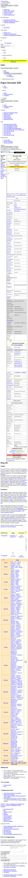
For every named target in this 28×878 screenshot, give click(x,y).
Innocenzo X (20, 731)
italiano (2, 174)
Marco (17, 582)
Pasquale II (13, 675)
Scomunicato (9, 320)
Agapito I (13, 597)
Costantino (17, 617)
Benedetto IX (14, 662)
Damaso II (19, 667)
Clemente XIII (14, 746)
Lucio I (17, 574)
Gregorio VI (13, 666)
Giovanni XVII (14, 657)
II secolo (6, 566)
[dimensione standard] (17, 149)
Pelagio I (16, 599)
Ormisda (17, 594)
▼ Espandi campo (5, 853)
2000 (8, 775)
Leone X (12, 718)
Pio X (12, 753)
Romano (12, 636)
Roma (18, 195)
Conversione (9, 212)
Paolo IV (13, 722)
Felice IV (18, 595)
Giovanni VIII (19, 631)
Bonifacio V (13, 605)
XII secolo (6, 680)
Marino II (19, 646)
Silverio (17, 597)
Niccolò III (13, 695)
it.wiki (18, 798)
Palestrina (3, 474)
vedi (16, 277)
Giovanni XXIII (14, 755)
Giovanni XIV (14, 653)
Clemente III (13, 684)
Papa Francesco (14, 761)
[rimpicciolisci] (7, 149)
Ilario (16, 589)
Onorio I (19, 605)
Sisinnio (12, 617)
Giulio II (16, 717)
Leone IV (18, 629)
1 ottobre (11, 535)
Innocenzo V (13, 692)
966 (1, 503)
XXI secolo (5, 760)
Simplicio (20, 589)
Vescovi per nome (8, 815)
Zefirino (12, 570)
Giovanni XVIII (14, 659)
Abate (12, 235)
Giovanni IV (18, 607)
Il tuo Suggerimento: (5, 851)
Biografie (6, 814)
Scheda (14, 450)
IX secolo (6, 631)
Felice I (17, 576)
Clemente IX (13, 734)
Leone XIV (20, 761)
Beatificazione (10, 383)
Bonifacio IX (13, 706)
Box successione (7, 832)
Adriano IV (19, 680)
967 (8, 514)
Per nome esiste (7, 831)
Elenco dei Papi (5, 762)
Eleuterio (21, 567)
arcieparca (9, 249)
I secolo (5, 562)
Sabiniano (13, 603)
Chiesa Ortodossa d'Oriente (7, 512)
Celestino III (19, 684)
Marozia (11, 478)
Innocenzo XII (14, 738)
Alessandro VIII (14, 736)
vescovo (8, 243)
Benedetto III (14, 630)
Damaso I (13, 584)
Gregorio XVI (18, 750)
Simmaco (13, 594)
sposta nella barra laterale (6, 5)
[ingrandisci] (5, 151)
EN (11, 450)
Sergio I (17, 614)
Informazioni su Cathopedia (10, 871)
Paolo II (12, 713)
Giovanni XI (24, 480)
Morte (8, 207)
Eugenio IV (13, 710)
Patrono (8, 398)
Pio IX (12, 751)
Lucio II (12, 679)
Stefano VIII (13, 646)
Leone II (17, 612)
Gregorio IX (13, 687)
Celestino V (13, 697)
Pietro (12, 561)
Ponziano (18, 571)
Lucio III (20, 682)
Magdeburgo (20, 508)
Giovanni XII (19, 647)
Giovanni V (19, 613)
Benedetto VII (14, 652)
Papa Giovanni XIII (18, 365)
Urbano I (13, 571)
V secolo (5, 589)
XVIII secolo (5, 743)
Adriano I (18, 623)
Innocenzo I (19, 586)
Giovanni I (13, 595)
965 (19, 347)
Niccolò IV (18, 696)
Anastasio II (13, 592)
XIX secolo (5, 750)
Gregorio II (13, 618)
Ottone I (10, 496)
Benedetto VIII (19, 660)
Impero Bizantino (17, 511)
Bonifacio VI (13, 635)
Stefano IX (13, 670)
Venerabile (9, 381)
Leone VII (19, 644)
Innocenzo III (14, 686)
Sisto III (18, 588)
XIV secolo (5, 702)
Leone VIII (13, 648)
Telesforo (13, 566)
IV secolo (6, 582)
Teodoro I (13, 608)
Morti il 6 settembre (8, 821)
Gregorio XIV (20, 725)
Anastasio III (18, 640)
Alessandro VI (14, 715)
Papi (17, 560)
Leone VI (13, 643)
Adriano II (13, 631)
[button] (1, 2)
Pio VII (12, 748)
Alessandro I (13, 564)
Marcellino (13, 579)
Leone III (13, 625)
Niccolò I (19, 630)
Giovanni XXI (14, 693)
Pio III (12, 717)
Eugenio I (13, 609)
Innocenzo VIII (14, 714)
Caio (17, 577)
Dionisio (12, 576)
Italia (20, 509)
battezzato (17, 165)
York (9, 526)
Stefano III (13, 623)
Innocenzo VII (14, 708)
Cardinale (10, 273)
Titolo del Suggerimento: (6, 845)
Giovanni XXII (14, 700)
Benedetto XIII (14, 742)
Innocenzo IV (14, 688)
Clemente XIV (14, 747)
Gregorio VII (14, 672)
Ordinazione (9, 229)
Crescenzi (24, 469)
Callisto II (13, 677)
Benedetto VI (13, 651)
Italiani (5, 813)
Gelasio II (18, 675)
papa (21, 193)
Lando (12, 642)
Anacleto (19, 561)
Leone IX (13, 669)
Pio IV (17, 722)
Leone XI (13, 729)
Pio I (20, 566)
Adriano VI (17, 718)
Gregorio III (19, 618)
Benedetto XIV (14, 744)
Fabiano (16, 572)
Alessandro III (14, 682)
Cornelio (13, 574)
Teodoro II (17, 636)
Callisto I (17, 570)
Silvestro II (13, 656)
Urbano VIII (13, 731)
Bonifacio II (13, 596)
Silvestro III (13, 664)
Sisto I (18, 564)
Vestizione (9, 219)
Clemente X (19, 734)
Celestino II (19, 678)
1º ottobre (16, 351)
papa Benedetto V (18, 361)
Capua (11, 500)
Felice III (13, 591)
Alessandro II (14, 671)
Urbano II (13, 674)
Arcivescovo (9, 263)
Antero (12, 572)
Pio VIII (12, 750)
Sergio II (13, 629)
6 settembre (16, 207)
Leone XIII (17, 751)
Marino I (13, 633)
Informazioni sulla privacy (10, 869)
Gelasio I (18, 591)
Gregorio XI (13, 705)
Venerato (9, 379)
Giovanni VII (20, 616)
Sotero (16, 567)
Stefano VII (18, 643)
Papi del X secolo (8, 811)
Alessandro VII (14, 733)
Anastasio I (13, 586)
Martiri (12, 762)
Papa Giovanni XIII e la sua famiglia (12, 793)
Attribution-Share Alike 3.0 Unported (14, 866)
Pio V (20, 722)
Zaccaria (12, 620)
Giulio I (12, 583)
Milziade (17, 580)
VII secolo (6, 608)
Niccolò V (19, 710)
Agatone (12, 612)
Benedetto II (13, 613)
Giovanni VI (13, 616)
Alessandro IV (14, 690)
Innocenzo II (13, 678)
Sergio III (12, 481)
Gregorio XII (14, 709)
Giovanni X (16, 642)
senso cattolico (22, 799)
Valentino (13, 627)
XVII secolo (5, 733)
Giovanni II (19, 596)
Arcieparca (9, 269)
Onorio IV (13, 696)
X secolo (5, 647)
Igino (17, 566)
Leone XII (17, 748)
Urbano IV (20, 690)
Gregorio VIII (19, 683)
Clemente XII (14, 743)
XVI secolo (5, 722)
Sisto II (17, 575)
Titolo (17, 198)
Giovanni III (13, 600)
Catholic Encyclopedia (9, 794)
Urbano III (13, 683)
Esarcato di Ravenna (10, 517)
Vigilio (12, 599)
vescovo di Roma (18, 345)
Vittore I (12, 568)
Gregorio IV (18, 627)
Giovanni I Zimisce (17, 520)
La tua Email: (4, 857)
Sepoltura (9, 210)
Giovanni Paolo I (14, 756)
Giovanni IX (13, 638)
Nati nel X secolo (8, 818)
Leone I (12, 589)
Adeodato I (19, 604)
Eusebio (12, 580)
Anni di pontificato (18, 366)
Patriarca (9, 266)
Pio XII (16, 754)
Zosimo (12, 587)
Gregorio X (19, 691)
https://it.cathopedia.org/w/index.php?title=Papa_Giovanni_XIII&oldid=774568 (12, 804)
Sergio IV (13, 660)
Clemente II (19, 666)
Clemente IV (13, 691)
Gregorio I (18, 601)
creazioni (18, 372)
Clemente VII (14, 720)
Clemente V (19, 699)
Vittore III (19, 672)
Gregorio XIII (14, 723)
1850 (10, 195)
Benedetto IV (13, 639)
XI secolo (6, 665)
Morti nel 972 (7, 819)
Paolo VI (20, 755)
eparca (12, 254)
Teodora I (19, 477)
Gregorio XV (14, 730)
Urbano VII (13, 725)
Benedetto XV (17, 753)
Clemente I (13, 563)
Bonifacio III (19, 603)
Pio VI (19, 747)
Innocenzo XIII (14, 741)
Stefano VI (19, 635)
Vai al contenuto (4, 1)
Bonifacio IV (13, 604)
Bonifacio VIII (20, 697)
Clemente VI (13, 702)
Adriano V (19, 692)
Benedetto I (19, 600)
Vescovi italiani (7, 817)
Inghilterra (13, 526)
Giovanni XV (13, 654)
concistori (24, 372)
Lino (15, 561)
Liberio (16, 583)
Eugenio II (18, 626)
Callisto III (13, 712)
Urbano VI (19, 705)
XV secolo (6, 712)
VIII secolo (5, 620)
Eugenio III (17, 679)
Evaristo (18, 563)
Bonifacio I (17, 587)
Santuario (9, 390)
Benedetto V (19, 648)
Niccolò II (19, 670)
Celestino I (13, 588)
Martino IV (19, 695)
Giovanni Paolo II (14, 758)
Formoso (18, 634)
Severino (13, 607)
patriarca (9, 252)
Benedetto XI (13, 699)
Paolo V (17, 729)
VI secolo (6, 597)
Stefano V (13, 634)
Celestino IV (19, 687)
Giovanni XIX (14, 661)
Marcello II (18, 721)
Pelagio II (13, 601)
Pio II (18, 712)
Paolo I (17, 622)
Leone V (19, 639)
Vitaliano (18, 609)
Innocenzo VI (14, 704)
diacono (8, 227)
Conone (12, 614)
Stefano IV (18, 625)
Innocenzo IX (14, 726)
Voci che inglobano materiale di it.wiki (13, 834)
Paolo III (19, 720)
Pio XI (12, 754)
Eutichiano (13, 577)
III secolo (6, 574)
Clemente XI (13, 739)
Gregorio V (19, 654)
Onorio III (20, 686)
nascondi (16, 5)
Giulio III (13, 721)
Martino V (19, 709)
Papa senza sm (7, 830)
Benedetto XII (14, 701)
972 (20, 207)
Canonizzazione (10, 385)
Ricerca (2, 47)
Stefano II (13, 622)
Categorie (3, 806)
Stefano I (13, 575)
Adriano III (18, 633)
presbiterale (9, 230)
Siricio (17, 584)
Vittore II (18, 669)
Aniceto (12, 567)
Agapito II (13, 647)
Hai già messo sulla (14, 61)
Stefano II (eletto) (14, 621)
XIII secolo (5, 691)
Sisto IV (17, 713)
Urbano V (19, 704)
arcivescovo (9, 246)
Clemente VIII (14, 727)
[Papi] (26, 662)
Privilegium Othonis (22, 496)
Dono (18, 610)
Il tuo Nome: (4, 854)
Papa (17, 157)
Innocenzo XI (14, 735)
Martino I (18, 608)
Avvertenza (6, 872)
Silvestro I (13, 582)
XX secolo (6, 755)
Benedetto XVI (14, 759)
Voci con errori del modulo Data (11, 828)
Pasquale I (13, 626)
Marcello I (18, 579)
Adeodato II (13, 610)
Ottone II (21, 514)
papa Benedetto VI (18, 363)
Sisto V (19, 723)
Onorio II (18, 677)
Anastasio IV (13, 680)
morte (11, 202)
